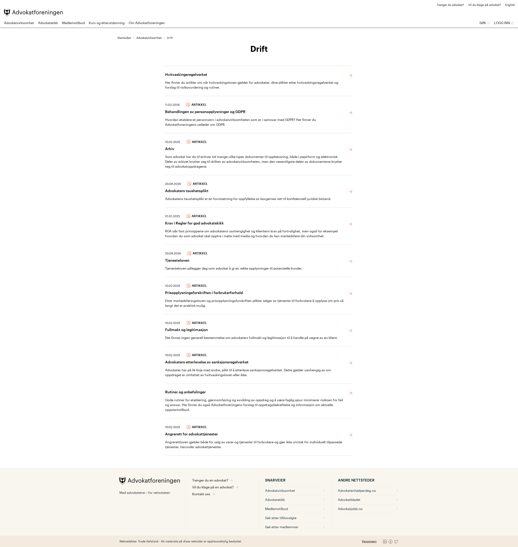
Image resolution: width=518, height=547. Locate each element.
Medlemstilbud (73, 23)
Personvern (369, 541)
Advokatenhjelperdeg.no (357, 490)
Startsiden (124, 37)
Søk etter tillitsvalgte (280, 518)
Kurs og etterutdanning (107, 23)
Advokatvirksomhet (19, 23)
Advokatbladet (349, 500)
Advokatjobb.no (350, 509)
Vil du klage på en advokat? (213, 487)
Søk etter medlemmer (281, 527)
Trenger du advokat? (450, 4)
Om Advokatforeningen (147, 23)
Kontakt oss (201, 494)
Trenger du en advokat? (210, 480)
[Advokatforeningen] (33, 12)
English (510, 4)
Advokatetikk (48, 23)
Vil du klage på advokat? (484, 4)
